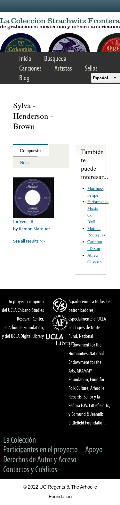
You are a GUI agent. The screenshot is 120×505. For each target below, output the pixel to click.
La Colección (19, 439)
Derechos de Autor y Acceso (39, 459)
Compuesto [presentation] (30, 150)
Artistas (63, 68)
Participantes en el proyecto (40, 449)
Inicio (25, 58)
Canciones (30, 68)
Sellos (91, 68)
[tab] (31, 150)
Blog (24, 77)
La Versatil (23, 221)
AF (61, 322)
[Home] (60, 24)
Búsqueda (55, 58)
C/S (61, 305)
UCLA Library (61, 339)
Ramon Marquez (34, 229)
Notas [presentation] (25, 162)
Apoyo (94, 449)
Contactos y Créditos (30, 469)
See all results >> (29, 241)
